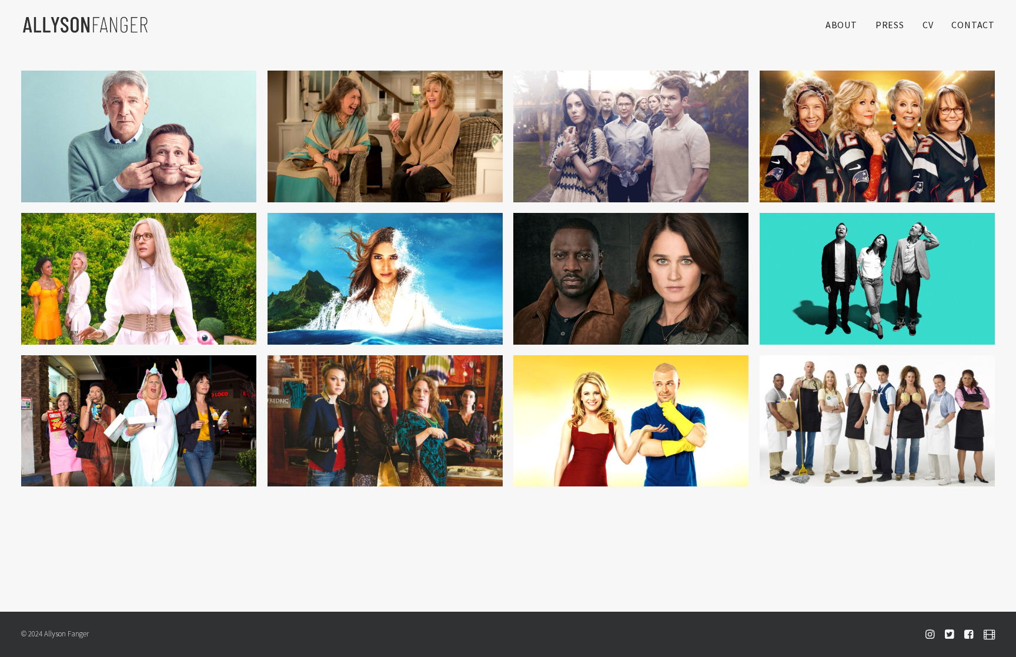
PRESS (889, 25)
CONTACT (973, 25)
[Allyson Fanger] (85, 25)
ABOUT (841, 25)
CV (928, 25)
